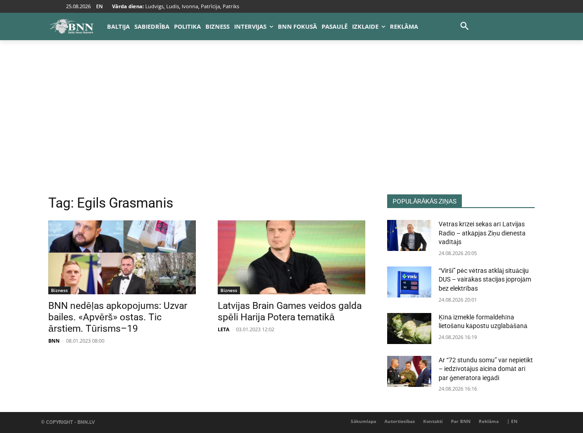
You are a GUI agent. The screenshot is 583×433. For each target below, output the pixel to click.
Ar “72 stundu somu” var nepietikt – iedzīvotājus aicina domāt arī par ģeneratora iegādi (486, 368)
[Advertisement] (291, 126)
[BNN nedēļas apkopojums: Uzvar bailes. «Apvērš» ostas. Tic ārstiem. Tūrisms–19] (122, 257)
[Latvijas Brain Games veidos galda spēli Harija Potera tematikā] (291, 257)
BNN (54, 340)
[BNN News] (71, 26)
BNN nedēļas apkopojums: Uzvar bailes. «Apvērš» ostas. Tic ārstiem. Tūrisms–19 (117, 317)
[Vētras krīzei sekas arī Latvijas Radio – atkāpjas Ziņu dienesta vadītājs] (409, 235)
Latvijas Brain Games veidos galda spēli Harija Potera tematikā (290, 311)
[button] (464, 26)
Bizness (59, 290)
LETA (224, 329)
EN (99, 6)
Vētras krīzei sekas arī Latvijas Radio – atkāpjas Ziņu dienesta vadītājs (482, 232)
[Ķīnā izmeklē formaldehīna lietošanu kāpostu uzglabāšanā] (409, 328)
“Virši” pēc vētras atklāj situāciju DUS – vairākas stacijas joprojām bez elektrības (485, 279)
